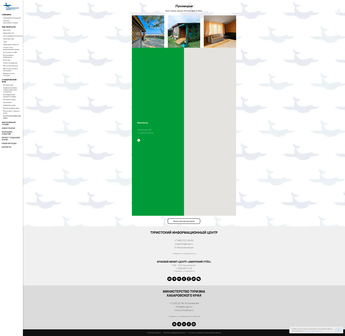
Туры (5, 42)
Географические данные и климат (9, 96)
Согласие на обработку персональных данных (204, 333)
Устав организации (184, 247)
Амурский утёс (8, 33)
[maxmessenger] (169, 279)
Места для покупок (10, 66)
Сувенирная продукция (12, 18)
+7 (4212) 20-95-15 (145, 133)
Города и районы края (11, 108)
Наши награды (9, 143)
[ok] (184, 279)
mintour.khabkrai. (182, 310)
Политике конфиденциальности (313, 331)
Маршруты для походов (9, 74)
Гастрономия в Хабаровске (8, 56)
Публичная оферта (154, 333)
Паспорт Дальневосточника (10, 22)
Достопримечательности (13, 36)
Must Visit (6, 30)
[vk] (179, 279)
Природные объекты (11, 44)
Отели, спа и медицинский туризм (11, 48)
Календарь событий (7, 133)
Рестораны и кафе (10, 52)
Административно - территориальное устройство (10, 90)
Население (7, 102)
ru (192, 310)
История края (8, 85)
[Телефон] (138, 140)
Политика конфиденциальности (174, 333)
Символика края (9, 105)
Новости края (8, 128)
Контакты (6, 147)
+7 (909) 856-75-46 (184, 268)
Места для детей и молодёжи (10, 69)
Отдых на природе (10, 63)
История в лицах (9, 99)
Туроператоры (8, 39)
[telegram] (174, 279)
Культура (6, 60)
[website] (189, 279)
